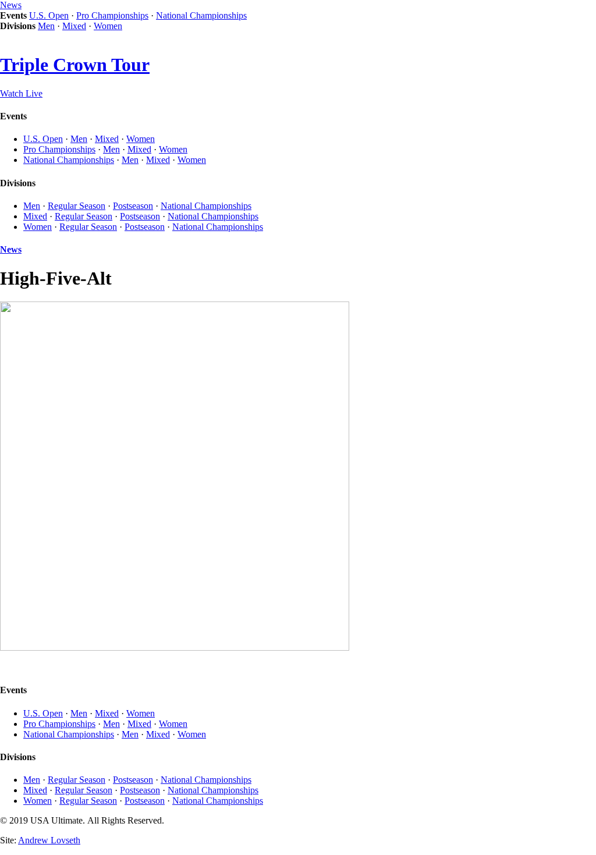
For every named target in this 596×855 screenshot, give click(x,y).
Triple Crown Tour (75, 64)
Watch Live (21, 93)
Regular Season (76, 206)
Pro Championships (112, 15)
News (11, 5)
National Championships (201, 15)
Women (108, 26)
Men (46, 26)
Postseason (133, 206)
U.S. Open (49, 15)
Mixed (74, 26)
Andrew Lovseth (49, 840)
